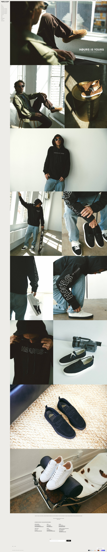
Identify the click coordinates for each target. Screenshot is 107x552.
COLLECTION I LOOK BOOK (4, 13)
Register (95, 0)
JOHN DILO (2, 19)
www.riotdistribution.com (49, 530)
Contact (15, 546)
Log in (93, 0)
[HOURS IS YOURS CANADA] (5, 1)
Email (50, 539)
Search (13, 546)
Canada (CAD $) (100, 0)
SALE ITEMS (2, 7)
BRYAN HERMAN (2, 18)
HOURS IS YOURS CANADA (16, 550)
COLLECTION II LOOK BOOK (4, 12)
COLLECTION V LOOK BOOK (4, 8)
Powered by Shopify (21, 550)
